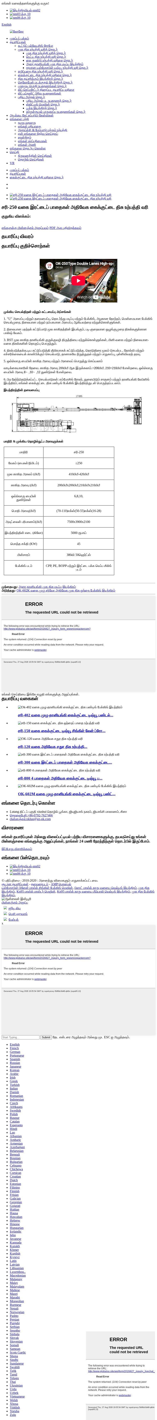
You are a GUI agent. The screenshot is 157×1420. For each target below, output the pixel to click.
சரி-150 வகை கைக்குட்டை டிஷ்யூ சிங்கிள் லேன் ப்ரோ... (61, 731)
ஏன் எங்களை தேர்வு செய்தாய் (38, 133)
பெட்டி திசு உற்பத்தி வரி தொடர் (46, 56)
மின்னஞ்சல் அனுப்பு (15, 902)
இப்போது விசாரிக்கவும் (17, 849)
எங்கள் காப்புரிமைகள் (32, 141)
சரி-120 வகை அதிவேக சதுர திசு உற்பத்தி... (52, 747)
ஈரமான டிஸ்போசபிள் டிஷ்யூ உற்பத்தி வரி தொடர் (57, 67)
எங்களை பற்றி (19, 119)
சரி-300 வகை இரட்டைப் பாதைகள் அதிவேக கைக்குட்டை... (65, 762)
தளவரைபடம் (39, 884)
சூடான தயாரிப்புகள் (15, 884)
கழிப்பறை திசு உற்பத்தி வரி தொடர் (40, 71)
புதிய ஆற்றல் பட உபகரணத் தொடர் (49, 100)
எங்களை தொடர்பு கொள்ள (28, 148)
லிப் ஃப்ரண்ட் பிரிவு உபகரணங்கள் (39, 93)
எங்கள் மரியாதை (29, 126)
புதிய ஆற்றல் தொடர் (31, 97)
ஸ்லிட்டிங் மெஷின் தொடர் (43, 104)
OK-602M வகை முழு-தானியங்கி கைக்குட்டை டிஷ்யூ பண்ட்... (67, 794)
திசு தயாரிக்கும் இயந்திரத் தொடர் (40, 78)
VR (12, 163)
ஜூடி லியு (15, 908)
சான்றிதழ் (24, 137)
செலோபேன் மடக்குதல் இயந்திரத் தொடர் (45, 82)
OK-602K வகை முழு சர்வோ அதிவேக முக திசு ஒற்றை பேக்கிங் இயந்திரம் (66, 590)
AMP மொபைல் (61, 884)
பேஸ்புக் (14, 919)
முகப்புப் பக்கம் (19, 38)
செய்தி (14, 152)
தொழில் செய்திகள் (31, 159)
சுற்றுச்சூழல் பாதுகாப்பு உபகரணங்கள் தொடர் (55, 111)
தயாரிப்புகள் (18, 42)
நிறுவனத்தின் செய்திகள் (35, 155)
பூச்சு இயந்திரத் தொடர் (41, 108)
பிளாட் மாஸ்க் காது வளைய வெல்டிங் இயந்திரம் (105, 888)
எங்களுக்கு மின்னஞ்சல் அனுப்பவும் (25, 228)
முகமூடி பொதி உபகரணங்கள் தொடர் (42, 86)
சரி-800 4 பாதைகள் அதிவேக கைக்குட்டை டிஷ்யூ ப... (60, 778)
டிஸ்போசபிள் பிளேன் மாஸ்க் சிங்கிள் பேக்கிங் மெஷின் (37, 888)
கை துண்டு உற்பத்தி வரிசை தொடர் (49, 60)
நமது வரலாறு (27, 122)
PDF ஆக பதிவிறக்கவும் (65, 228)
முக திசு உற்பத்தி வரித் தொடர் (38, 49)
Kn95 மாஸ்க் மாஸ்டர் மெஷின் (36, 891)
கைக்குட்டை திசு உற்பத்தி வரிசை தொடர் (45, 75)
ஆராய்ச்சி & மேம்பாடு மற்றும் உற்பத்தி (42, 130)
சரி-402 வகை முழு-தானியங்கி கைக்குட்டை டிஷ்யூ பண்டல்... (65, 715)
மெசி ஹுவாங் (18, 914)
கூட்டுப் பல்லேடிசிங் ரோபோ (35, 45)
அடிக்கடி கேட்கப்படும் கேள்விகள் (32, 115)
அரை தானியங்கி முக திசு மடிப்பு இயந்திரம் (54, 64)
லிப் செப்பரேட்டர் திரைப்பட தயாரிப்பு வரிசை (46, 89)
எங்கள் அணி (27, 144)
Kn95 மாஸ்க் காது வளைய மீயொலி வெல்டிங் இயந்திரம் (93, 891)
